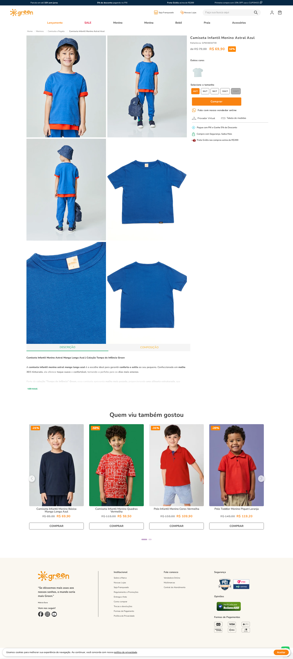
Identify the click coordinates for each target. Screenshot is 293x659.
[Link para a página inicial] (29, 31)
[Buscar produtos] (256, 12)
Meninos (40, 31)
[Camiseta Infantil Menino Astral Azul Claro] (198, 73)
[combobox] (236, 12)
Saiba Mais (226, 134)
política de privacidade (125, 652)
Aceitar (281, 652)
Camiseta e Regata (56, 31)
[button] (195, 91)
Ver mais (32, 389)
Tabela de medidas (236, 118)
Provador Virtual (206, 118)
